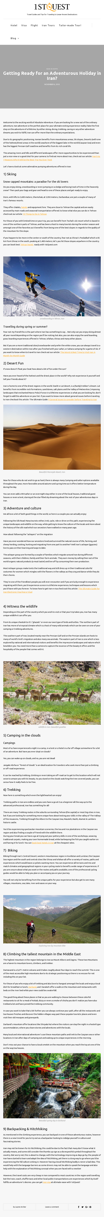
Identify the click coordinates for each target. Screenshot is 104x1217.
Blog (13, 38)
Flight (34, 25)
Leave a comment (52, 1207)
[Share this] (78, 1207)
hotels (24, 207)
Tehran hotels (26, 244)
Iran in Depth (52, 69)
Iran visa (47, 1182)
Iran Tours (48, 25)
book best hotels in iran (43, 843)
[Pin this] (90, 1207)
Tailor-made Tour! (70, 25)
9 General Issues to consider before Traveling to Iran (72, 399)
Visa (24, 25)
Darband (32, 987)
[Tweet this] (82, 1207)
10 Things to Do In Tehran (35, 214)
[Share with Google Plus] (86, 1207)
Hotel (14, 25)
